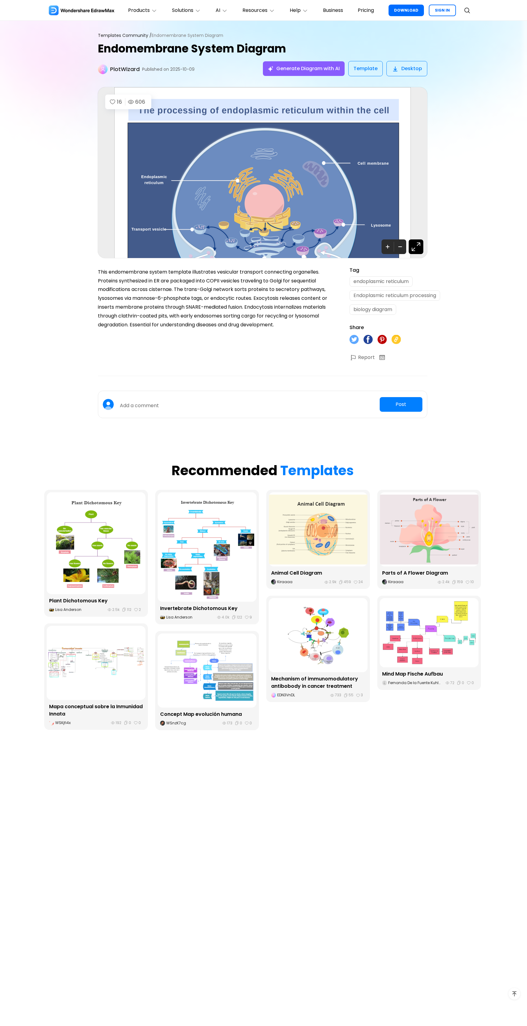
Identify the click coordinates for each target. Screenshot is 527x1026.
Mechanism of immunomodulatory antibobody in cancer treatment (314, 682)
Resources (254, 10)
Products (139, 10)
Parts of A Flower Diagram (415, 572)
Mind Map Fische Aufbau (412, 673)
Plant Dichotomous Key (78, 600)
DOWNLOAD (406, 10)
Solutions (182, 10)
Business (333, 10)
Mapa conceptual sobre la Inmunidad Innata (96, 710)
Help (295, 10)
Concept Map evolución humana (201, 714)
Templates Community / (125, 35)
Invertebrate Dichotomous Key (199, 608)
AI (218, 10)
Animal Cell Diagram (296, 572)
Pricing (366, 10)
